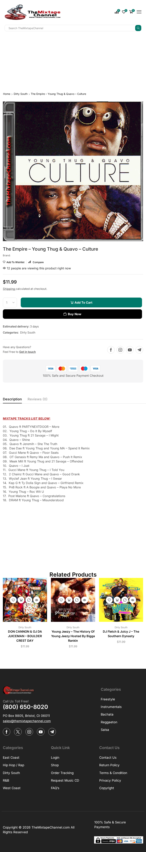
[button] (27, 721)
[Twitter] (18, 732)
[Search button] (138, 28)
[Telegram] (139, 350)
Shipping (9, 289)
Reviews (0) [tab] (38, 399)
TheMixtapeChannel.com (51, 827)
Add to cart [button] (21, 599)
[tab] (12, 400)
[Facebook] (111, 350)
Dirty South (21, 93)
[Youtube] (130, 350)
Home (6, 93)
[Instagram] (120, 350)
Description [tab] (12, 399)
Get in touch (27, 352)
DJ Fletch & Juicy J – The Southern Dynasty (121, 634)
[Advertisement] (73, 60)
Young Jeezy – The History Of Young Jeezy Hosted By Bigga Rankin (73, 636)
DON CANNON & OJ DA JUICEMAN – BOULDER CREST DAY (25, 636)
